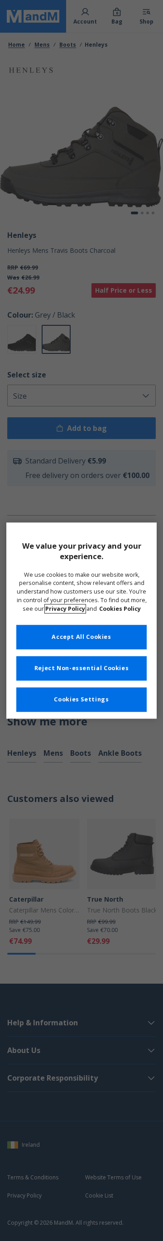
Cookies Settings (81, 699)
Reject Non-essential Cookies (81, 668)
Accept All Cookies (81, 637)
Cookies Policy (120, 609)
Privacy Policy (65, 609)
